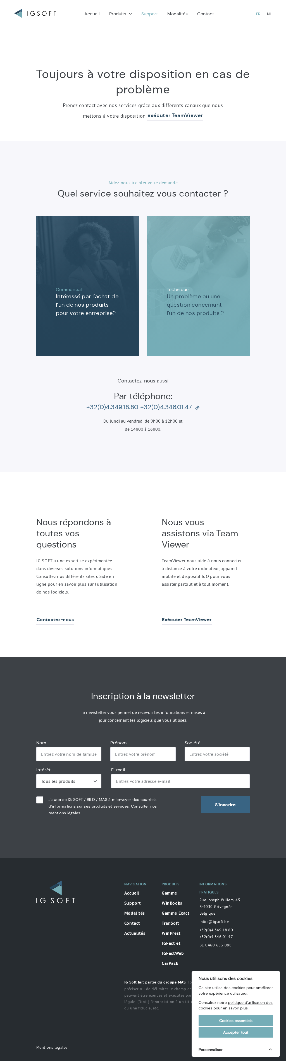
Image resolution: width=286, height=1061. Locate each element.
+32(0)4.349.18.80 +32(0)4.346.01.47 (216, 933)
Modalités (177, 13)
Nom (41, 743)
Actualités (135, 933)
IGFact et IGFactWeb (173, 948)
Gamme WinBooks (172, 898)
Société (193, 743)
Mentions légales (52, 1047)
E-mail (118, 770)
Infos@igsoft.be (214, 921)
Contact (205, 13)
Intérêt (43, 770)
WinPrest (171, 933)
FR (258, 13)
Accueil (92, 13)
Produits (117, 13)
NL (269, 13)
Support (149, 13)
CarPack (170, 963)
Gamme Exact (175, 913)
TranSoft (170, 923)
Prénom (118, 743)
